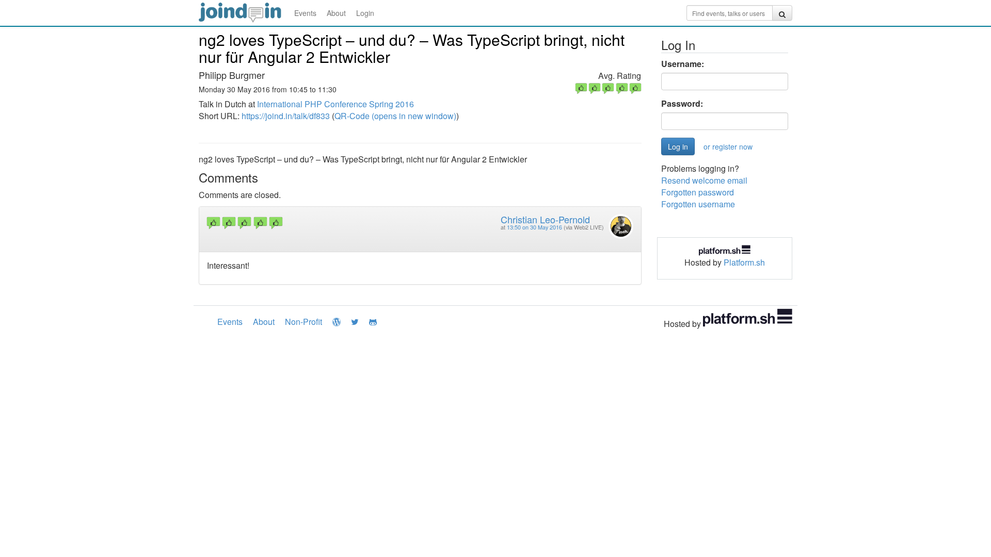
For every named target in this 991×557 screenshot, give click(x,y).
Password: (682, 103)
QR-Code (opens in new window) (395, 116)
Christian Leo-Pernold (545, 219)
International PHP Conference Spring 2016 (335, 104)
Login (365, 13)
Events (305, 13)
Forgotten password (697, 192)
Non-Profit (303, 321)
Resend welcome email (704, 180)
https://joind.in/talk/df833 (286, 116)
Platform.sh (744, 262)
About (336, 13)
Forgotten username (698, 204)
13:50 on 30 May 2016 (534, 227)
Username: (682, 64)
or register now (728, 146)
